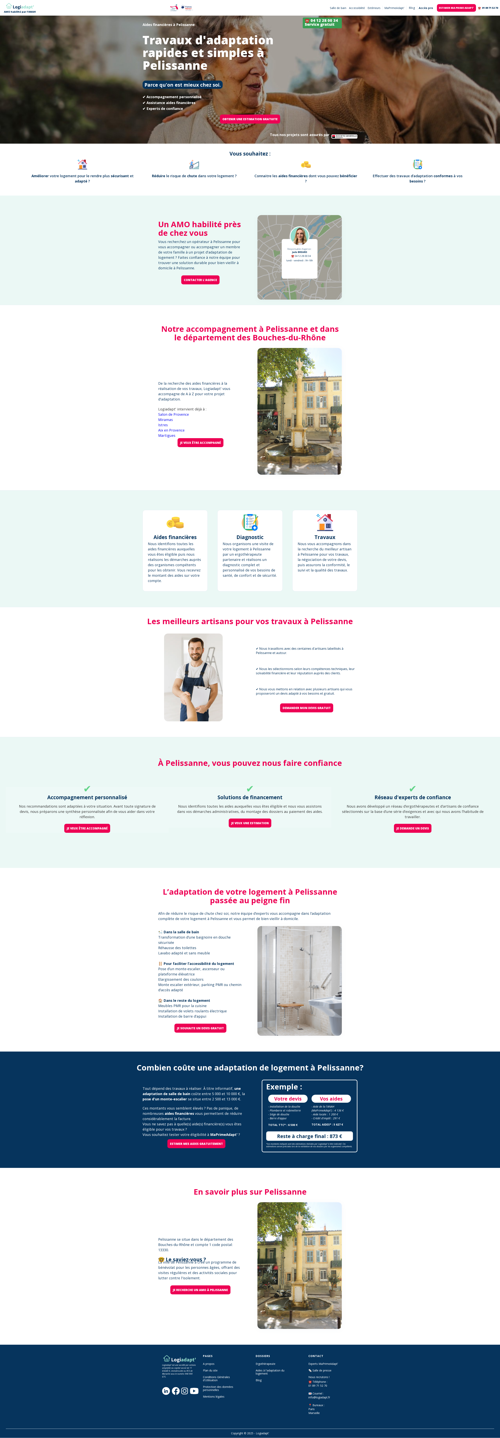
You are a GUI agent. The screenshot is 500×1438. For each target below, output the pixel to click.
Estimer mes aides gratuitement (196, 1144)
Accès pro (426, 8)
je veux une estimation (250, 823)
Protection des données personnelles (218, 1388)
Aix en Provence (171, 430)
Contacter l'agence (200, 280)
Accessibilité (357, 8)
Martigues (166, 435)
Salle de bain (338, 8)
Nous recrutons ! (318, 1377)
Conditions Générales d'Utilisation (216, 1379)
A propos (208, 1363)
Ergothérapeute (265, 1363)
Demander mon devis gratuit (307, 708)
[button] (412, 8)
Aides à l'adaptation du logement (270, 1372)
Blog (259, 1380)
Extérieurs (374, 8)
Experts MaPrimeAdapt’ (323, 1363)
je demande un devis (412, 828)
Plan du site (210, 1370)
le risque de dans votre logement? (194, 176)
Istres (163, 425)
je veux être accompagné (200, 443)
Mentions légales (213, 1396)
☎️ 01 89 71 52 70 (488, 8)
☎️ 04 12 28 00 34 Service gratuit (321, 22)
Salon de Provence (173, 414)
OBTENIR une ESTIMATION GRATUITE (250, 119)
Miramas (165, 419)
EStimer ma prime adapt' (456, 8)
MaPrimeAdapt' (394, 8)
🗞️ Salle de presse (319, 1370)
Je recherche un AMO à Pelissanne (200, 1290)
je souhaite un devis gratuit (200, 1028)
